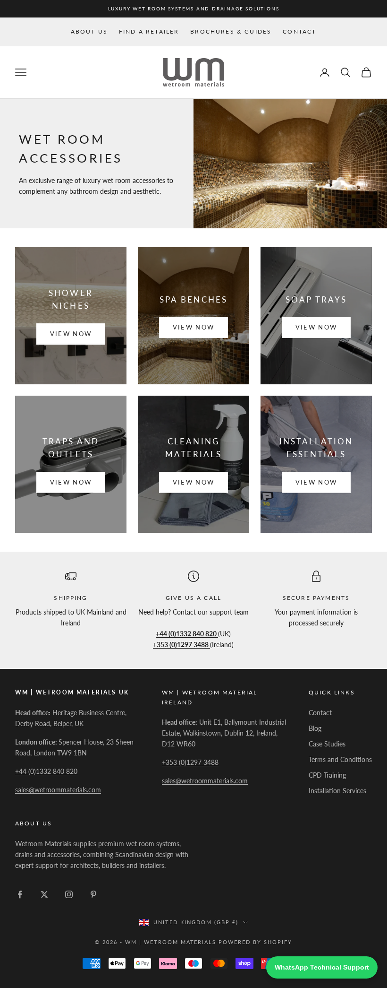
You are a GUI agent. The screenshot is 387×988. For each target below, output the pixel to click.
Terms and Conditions (340, 759)
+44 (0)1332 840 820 (46, 771)
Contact (299, 31)
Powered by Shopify (255, 942)
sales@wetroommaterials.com (58, 790)
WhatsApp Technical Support (322, 967)
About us (89, 31)
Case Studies (327, 744)
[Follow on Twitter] (44, 894)
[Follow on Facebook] (20, 894)
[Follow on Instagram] (69, 894)
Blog (315, 728)
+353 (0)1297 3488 (190, 762)
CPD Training (327, 775)
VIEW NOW (71, 334)
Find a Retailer (149, 31)
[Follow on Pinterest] (93, 894)
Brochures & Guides (230, 31)
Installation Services (337, 791)
